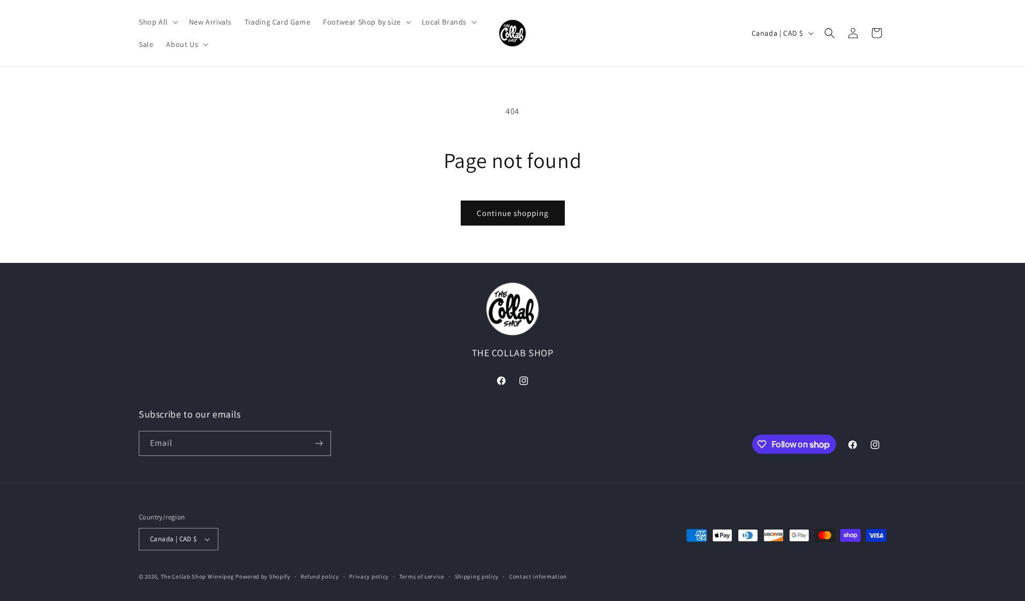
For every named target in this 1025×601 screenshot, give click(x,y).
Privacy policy (369, 576)
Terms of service (421, 576)
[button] (157, 22)
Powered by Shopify (262, 576)
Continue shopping (513, 213)
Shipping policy (477, 576)
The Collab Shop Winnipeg (197, 576)
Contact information (538, 576)
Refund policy (319, 576)
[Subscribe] (318, 443)
